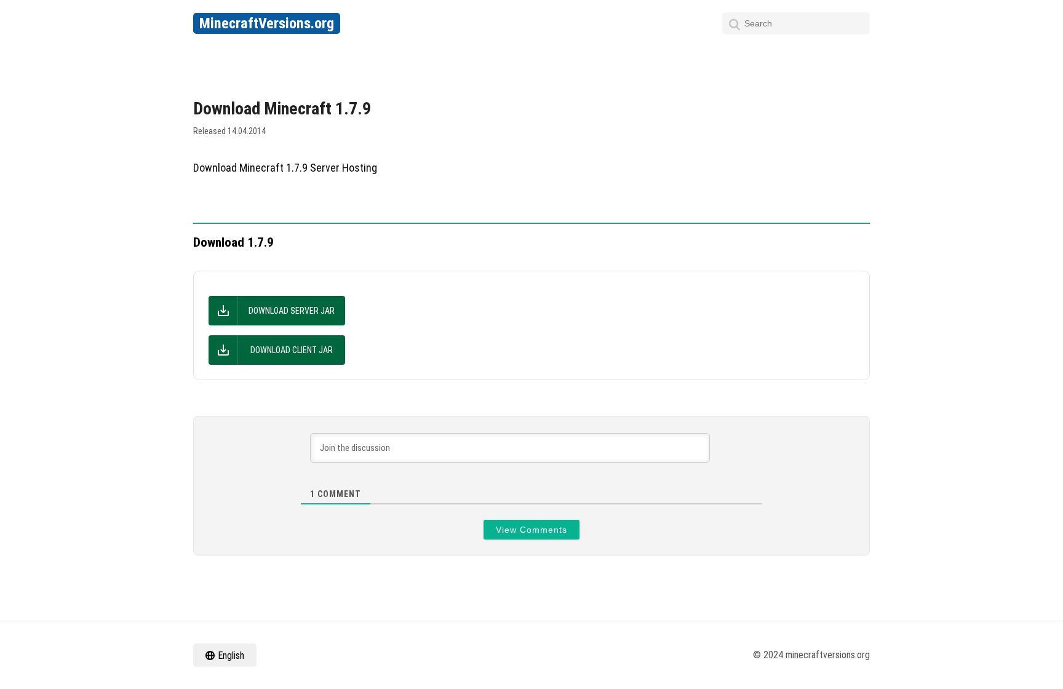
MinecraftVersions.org (266, 23)
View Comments (531, 530)
